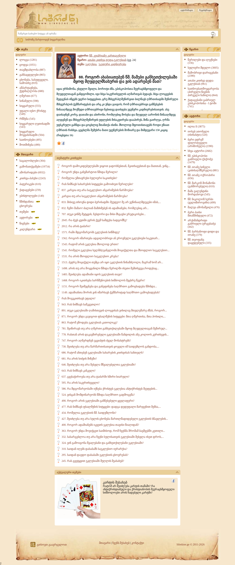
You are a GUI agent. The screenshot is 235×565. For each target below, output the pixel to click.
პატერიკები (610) (30, 184)
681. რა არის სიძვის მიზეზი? (79, 358)
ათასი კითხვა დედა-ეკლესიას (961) (201, 82)
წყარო (194, 49)
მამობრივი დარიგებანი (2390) (203, 74)
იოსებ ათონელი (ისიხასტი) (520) (198, 133)
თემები (25, 211)
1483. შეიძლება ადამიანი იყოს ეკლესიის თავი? (92, 274)
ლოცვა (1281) (28, 59)
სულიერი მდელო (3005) (203, 67)
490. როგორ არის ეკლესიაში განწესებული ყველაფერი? (98, 400)
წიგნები (25, 223)
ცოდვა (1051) (27, 64)
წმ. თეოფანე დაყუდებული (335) (199, 241)
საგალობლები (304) (32, 160)
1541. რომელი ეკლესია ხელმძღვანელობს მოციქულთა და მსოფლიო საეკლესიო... (115, 250)
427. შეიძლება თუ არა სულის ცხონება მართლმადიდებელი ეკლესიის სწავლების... (115, 418)
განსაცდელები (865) (32, 74)
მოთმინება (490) (29, 144)
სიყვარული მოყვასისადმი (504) (31, 133)
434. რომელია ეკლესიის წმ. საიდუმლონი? (89, 412)
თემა (24, 49)
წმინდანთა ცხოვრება (27, 203)
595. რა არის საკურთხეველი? (80, 382)
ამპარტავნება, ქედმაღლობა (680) (31, 89)
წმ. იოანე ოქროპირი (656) (201, 177)
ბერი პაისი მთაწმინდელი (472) (200, 214)
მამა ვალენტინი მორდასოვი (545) (199, 193)
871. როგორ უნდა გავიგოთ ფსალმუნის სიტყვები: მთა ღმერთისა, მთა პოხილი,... (114, 316)
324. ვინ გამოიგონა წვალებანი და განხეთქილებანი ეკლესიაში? (103, 442)
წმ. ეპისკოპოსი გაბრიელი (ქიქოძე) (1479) (200, 159)
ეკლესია (91, 64)
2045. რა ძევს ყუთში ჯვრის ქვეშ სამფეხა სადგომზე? (94, 220)
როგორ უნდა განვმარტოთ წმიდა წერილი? (90, 172)
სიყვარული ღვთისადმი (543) (34, 125)
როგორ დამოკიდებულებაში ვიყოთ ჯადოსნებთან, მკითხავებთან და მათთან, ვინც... (116, 166)
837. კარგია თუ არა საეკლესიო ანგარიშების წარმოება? (97, 190)
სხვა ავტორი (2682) (200, 150)
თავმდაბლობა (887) (32, 69)
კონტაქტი (137, 542)
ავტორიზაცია (186, 10)
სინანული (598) (29, 100)
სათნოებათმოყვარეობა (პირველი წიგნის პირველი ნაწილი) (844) (203, 92)
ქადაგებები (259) (30, 189)
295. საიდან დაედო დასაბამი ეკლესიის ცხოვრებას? (95, 454)
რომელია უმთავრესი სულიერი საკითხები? (89, 178)
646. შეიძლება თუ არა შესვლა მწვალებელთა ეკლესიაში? (99, 364)
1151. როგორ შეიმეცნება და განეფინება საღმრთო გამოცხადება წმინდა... (109, 286)
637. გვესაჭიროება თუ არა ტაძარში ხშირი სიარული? (95, 376)
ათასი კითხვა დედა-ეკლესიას (107, 59)
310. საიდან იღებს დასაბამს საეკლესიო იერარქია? (94, 448)
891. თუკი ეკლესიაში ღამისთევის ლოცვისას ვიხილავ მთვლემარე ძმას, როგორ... (114, 310)
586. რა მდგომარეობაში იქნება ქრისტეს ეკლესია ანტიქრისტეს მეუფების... (109, 388)
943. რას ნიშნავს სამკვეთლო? (81, 304)
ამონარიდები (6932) (32, 172)
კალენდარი (28, 229)
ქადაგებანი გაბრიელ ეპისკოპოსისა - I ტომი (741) (202, 103)
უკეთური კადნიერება (112, 64)
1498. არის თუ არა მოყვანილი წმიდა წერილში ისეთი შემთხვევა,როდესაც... (110, 268)
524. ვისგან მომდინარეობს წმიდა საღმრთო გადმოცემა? (98, 394)
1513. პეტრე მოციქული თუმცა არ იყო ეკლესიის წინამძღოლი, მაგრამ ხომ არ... (112, 262)
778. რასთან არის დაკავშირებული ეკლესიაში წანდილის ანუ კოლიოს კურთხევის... (115, 334)
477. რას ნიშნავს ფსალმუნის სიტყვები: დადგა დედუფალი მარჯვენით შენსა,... (111, 406)
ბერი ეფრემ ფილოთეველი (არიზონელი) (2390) (200, 143)
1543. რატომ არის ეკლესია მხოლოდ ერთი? (90, 244)
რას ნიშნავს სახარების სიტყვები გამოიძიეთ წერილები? (97, 184)
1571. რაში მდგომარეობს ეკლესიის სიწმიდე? (91, 232)
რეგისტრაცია (205, 10)
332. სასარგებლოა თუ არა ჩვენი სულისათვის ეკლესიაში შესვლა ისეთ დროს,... (113, 436)
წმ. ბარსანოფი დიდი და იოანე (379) (203, 233)
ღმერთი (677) (28, 95)
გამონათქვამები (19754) (34, 166)
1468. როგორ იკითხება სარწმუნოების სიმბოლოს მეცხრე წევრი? (103, 280)
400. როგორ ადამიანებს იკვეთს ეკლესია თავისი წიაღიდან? (100, 424)
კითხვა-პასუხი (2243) (32, 178)
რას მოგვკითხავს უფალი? (78, 298)
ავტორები (27, 217)
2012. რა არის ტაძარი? (76, 226)
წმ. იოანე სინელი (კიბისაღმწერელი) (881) (203, 169)
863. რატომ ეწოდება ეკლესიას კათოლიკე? (90, 322)
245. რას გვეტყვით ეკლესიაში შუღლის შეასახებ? (93, 460)
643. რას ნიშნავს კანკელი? (78, 370)
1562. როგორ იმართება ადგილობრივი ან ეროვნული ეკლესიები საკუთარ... (111, 238)
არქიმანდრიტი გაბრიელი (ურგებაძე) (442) (202, 223)
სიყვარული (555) (30, 105)
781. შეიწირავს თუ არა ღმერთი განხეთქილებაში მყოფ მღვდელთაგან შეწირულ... (114, 328)
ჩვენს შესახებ (121, 542)
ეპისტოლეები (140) (31, 195)
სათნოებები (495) (30, 139)
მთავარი (27, 154)
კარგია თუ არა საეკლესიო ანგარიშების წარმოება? (95, 196)
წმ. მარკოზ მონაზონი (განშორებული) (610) (201, 185)
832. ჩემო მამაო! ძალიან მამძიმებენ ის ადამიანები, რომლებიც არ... (105, 208)
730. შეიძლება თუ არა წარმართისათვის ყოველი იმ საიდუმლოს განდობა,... (110, 346)
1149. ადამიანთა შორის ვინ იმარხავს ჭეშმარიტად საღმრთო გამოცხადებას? (111, 292)
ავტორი (194, 116)
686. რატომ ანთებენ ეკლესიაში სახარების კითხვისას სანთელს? (103, 352)
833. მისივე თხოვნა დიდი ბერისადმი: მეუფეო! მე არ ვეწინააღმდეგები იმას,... (111, 202)
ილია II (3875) (196, 126)
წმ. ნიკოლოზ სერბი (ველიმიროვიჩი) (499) (202, 201)
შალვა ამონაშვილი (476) (204, 207)
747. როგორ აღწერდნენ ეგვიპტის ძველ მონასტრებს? (96, 340)
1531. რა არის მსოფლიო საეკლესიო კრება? (90, 256)
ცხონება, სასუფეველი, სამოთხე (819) (33, 81)
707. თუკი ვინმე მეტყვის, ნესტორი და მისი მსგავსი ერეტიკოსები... (104, 214)
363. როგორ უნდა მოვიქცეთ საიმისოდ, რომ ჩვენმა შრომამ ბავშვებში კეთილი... (113, 430)
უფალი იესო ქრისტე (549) (32, 112)
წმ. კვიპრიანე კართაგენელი (107, 55)
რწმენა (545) (27, 118)
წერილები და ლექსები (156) (202, 61)
